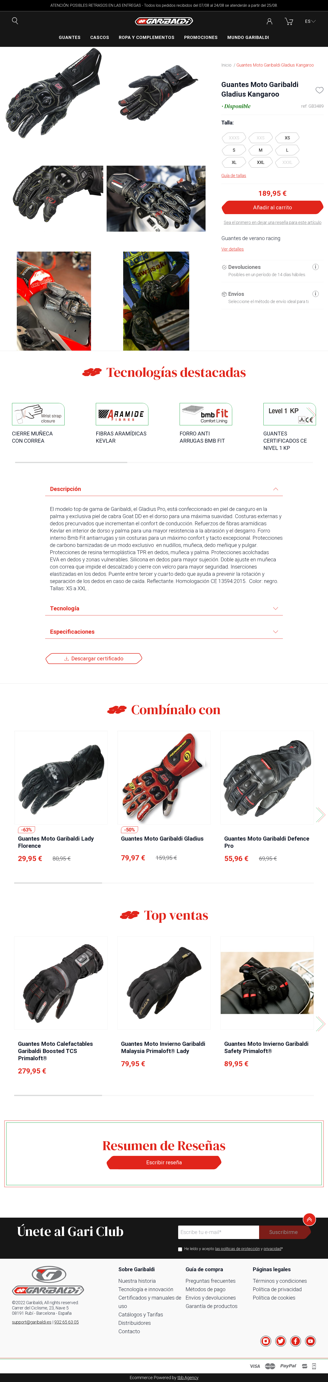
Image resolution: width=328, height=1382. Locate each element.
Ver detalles (232, 249)
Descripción (65, 489)
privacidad (272, 1248)
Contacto (129, 1331)
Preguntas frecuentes (211, 1281)
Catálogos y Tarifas (140, 1315)
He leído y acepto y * (233, 1248)
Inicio (226, 65)
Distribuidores (134, 1323)
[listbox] (272, 150)
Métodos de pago (205, 1289)
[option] (287, 137)
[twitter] (280, 1341)
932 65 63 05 (66, 1322)
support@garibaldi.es (31, 1322)
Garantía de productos (211, 1306)
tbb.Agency (188, 1377)
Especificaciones (72, 631)
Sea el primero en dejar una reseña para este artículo (273, 222)
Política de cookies (274, 1298)
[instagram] (265, 1341)
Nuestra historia (137, 1281)
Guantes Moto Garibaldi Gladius (162, 838)
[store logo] (164, 21)
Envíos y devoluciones (211, 1298)
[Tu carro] (289, 21)
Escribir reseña (164, 1162)
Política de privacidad (277, 1289)
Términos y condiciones (280, 1281)
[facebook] (295, 1341)
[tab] (164, 489)
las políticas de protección (237, 1248)
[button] (310, 21)
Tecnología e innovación (145, 1289)
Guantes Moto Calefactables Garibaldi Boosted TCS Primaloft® (55, 1051)
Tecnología (64, 608)
